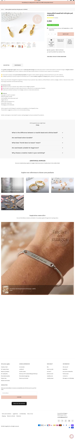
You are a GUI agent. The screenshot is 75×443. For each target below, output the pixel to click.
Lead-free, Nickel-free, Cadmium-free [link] (57, 51)
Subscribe (19, 397)
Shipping (4, 416)
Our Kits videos (22, 371)
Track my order (50, 369)
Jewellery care (50, 376)
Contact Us (65, 376)
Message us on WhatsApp (68, 378)
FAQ (47, 367)
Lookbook (21, 369)
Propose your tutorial (23, 378)
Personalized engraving (24, 376)
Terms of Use (30, 413)
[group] (22, 26)
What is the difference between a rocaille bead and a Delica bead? (35, 132)
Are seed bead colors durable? (22, 138)
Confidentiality (22, 413)
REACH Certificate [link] (59, 50)
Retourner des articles (19, 403)
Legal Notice (15, 413)
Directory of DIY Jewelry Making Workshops (28, 373)
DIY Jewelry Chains (5, 369)
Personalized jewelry (5, 376)
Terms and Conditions (6, 413)
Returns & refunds (11, 416)
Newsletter (65, 369)
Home (2, 9)
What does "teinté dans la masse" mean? (26, 143)
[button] (41, 26)
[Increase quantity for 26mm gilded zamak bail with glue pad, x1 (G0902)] (55, 34)
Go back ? (49, 371)
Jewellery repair (50, 378)
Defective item (50, 373)
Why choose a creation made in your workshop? (28, 153)
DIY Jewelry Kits (4, 373)
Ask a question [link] (52, 50)
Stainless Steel (4, 367)
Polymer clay (3, 378)
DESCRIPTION (6, 65)
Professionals (66, 373)
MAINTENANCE (18, 65)
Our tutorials (22, 367)
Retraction (18, 416)
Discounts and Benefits (68, 371)
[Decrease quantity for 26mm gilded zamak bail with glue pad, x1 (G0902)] (48, 34)
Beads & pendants (5, 371)
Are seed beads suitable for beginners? (25, 148)
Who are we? (65, 367)
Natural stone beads (5, 380)
